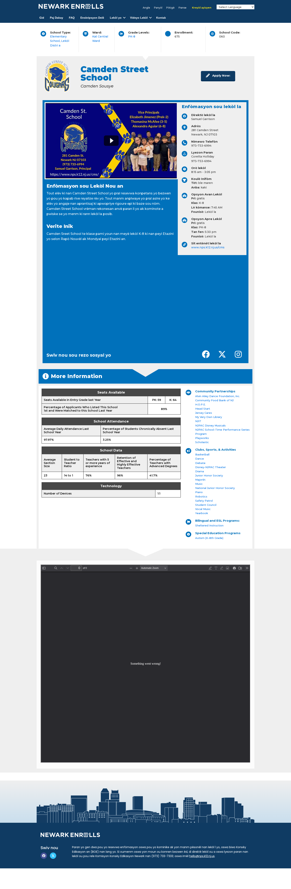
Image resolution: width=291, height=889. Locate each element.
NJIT (198, 421)
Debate (200, 463)
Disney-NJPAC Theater (210, 467)
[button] (124, 18)
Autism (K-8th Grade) (209, 538)
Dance (199, 458)
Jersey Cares (203, 412)
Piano (199, 492)
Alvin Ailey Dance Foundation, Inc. (217, 396)
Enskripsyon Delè (92, 17)
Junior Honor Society (209, 475)
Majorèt (200, 479)
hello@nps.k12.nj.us (202, 856)
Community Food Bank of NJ (214, 400)
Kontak (161, 17)
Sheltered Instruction (209, 525)
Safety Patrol (204, 500)
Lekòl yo (116, 17)
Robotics (201, 496)
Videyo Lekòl (139, 17)
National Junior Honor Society (215, 488)
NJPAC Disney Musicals (210, 425)
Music (199, 483)
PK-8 (131, 36)
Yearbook (201, 513)
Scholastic (202, 442)
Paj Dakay (56, 17)
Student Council (205, 504)
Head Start (202, 408)
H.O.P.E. (200, 404)
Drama (199, 471)
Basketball (202, 454)
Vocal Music (203, 509)
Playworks (202, 438)
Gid (41, 17)
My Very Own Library (208, 417)
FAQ (72, 17)
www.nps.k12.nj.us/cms (207, 247)
